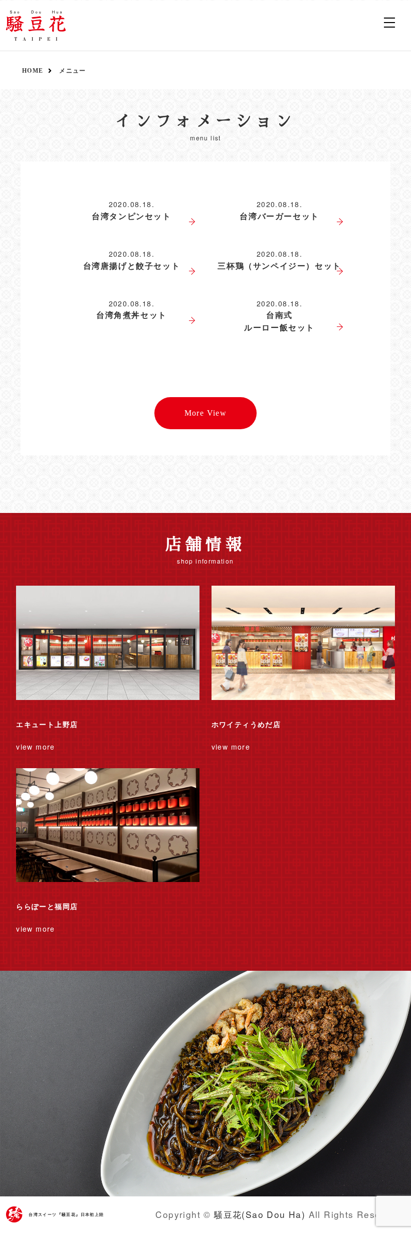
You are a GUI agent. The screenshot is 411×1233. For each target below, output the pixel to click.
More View (205, 413)
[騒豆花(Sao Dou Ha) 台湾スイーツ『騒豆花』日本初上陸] (36, 26)
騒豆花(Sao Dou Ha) (259, 1214)
